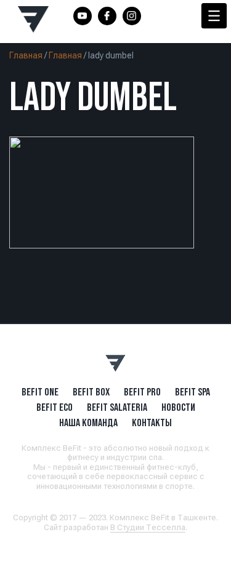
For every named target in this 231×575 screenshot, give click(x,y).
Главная (26, 55)
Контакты (152, 422)
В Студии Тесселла (147, 527)
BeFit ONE (40, 392)
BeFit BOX (91, 392)
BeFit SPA (192, 392)
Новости (178, 407)
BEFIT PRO (142, 392)
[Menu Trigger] (214, 15)
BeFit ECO (54, 407)
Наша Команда (88, 422)
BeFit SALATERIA (117, 407)
